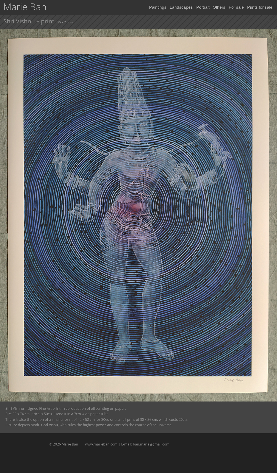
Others (219, 7)
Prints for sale (259, 7)
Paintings (157, 7)
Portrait (202, 7)
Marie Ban (25, 6)
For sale (236, 7)
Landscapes (181, 7)
